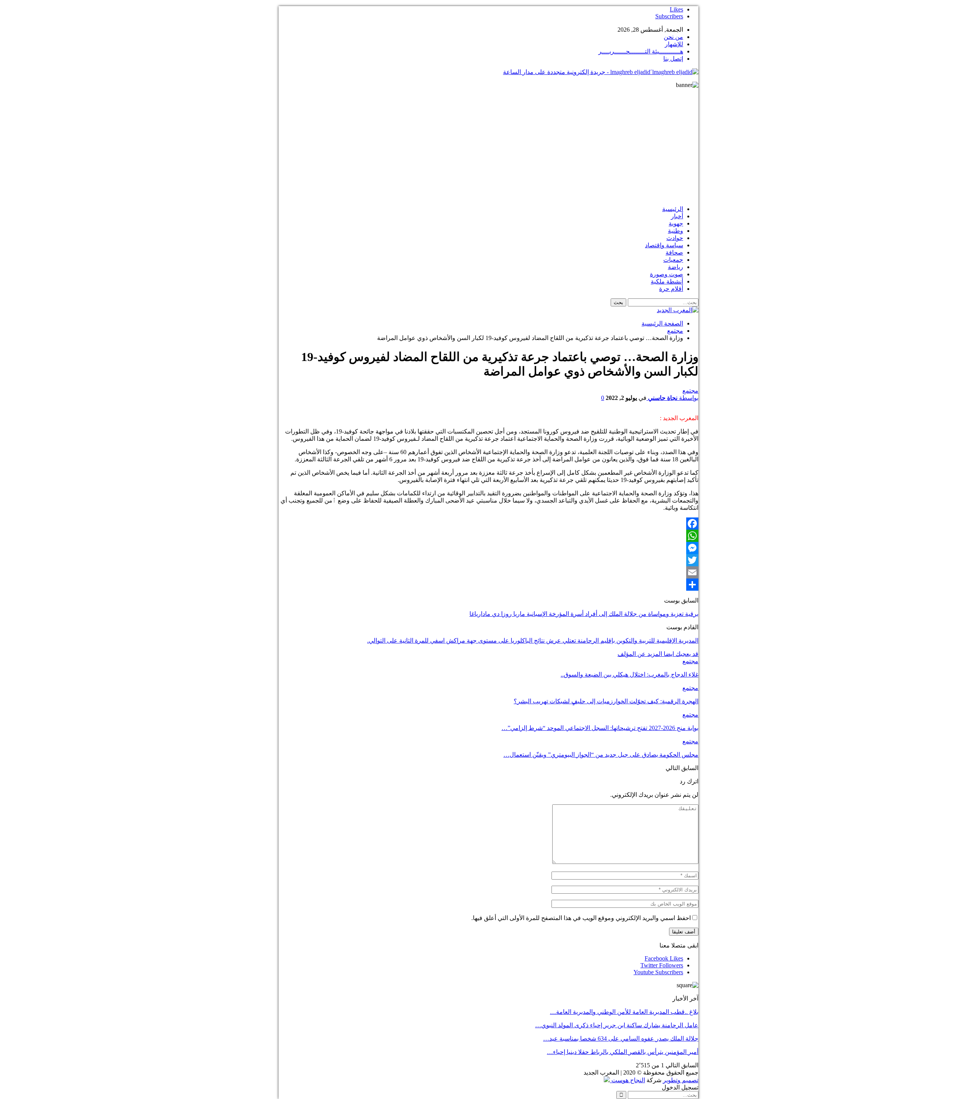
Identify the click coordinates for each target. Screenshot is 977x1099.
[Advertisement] (488, 145)
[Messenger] (488, 548)
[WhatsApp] (488, 536)
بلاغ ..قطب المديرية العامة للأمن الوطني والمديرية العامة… (624, 1012)
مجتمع (690, 390)
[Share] (488, 585)
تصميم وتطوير (680, 1080)
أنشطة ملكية (667, 281)
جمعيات (673, 259)
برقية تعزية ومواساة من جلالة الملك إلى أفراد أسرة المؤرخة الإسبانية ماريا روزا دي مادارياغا (583, 614)
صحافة (674, 252)
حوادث (674, 238)
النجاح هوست (627, 1080)
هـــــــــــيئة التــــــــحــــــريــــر (640, 51)
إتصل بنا (673, 58)
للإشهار (674, 44)
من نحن (673, 37)
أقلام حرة (671, 288)
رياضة (675, 267)
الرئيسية (672, 209)
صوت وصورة (666, 274)
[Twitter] (488, 560)
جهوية (676, 223)
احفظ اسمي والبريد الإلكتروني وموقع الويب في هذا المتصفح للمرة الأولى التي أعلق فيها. (581, 918)
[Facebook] (488, 523)
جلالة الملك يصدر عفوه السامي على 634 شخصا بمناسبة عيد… (620, 1038)
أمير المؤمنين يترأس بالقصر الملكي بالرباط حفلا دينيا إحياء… (622, 1052)
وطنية (675, 230)
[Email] (488, 572)
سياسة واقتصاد (664, 245)
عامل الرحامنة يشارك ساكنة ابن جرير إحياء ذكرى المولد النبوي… (616, 1025)
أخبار (677, 216)
